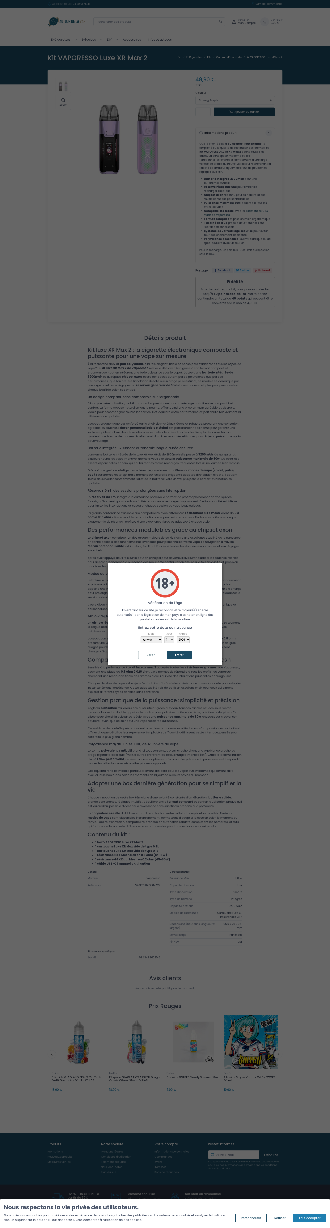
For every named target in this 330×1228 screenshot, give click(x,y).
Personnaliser (251, 1218)
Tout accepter (310, 1218)
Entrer (179, 655)
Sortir (151, 655)
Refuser (280, 1218)
